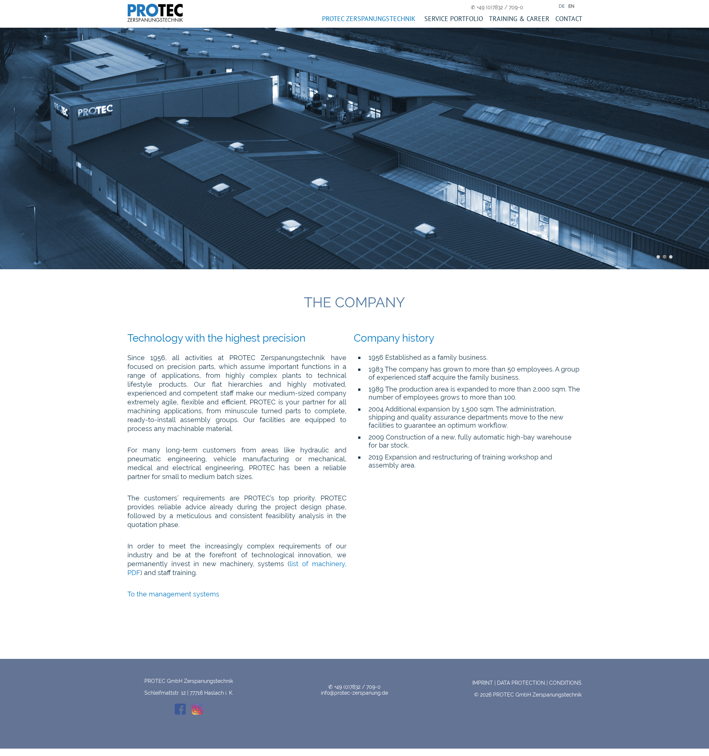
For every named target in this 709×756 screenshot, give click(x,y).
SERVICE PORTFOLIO (453, 18)
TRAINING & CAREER (519, 18)
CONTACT (568, 18)
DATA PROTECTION (521, 683)
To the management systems (173, 594)
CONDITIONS (565, 683)
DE (562, 6)
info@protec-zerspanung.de (354, 693)
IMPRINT (482, 683)
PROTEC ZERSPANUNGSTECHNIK (368, 18)
